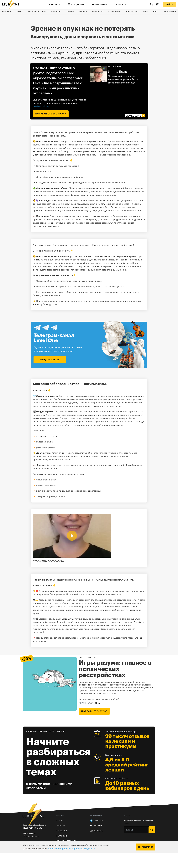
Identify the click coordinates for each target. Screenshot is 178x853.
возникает (73, 399)
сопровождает (75, 414)
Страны (19, 12)
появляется (96, 188)
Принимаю (145, 847)
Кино (145, 12)
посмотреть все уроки (50, 114)
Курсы (53, 4)
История (6, 12)
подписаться (49, 360)
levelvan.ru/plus (41, 106)
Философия (170, 12)
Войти (169, 4)
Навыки (70, 12)
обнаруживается (67, 266)
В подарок (78, 4)
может (79, 151)
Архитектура (132, 12)
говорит (89, 590)
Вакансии (61, 836)
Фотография (114, 12)
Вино (155, 12)
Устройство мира (37, 12)
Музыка (83, 12)
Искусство (97, 12)
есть (119, 599)
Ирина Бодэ (117, 71)
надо (38, 203)
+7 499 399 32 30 (31, 836)
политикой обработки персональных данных (71, 849)
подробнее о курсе (94, 711)
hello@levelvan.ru (32, 828)
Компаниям (99, 4)
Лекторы (120, 4)
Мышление (56, 12)
